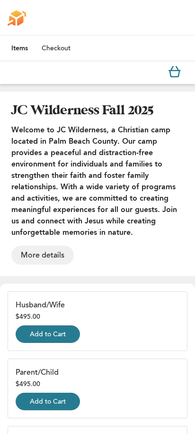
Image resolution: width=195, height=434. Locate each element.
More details (42, 255)
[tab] (20, 48)
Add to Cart (48, 334)
